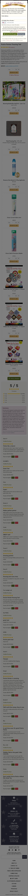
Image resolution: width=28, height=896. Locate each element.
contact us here (9, 40)
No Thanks (21, 34)
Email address (5, 16)
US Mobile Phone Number (8, 20)
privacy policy (15, 31)
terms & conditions (21, 30)
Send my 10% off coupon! (10, 34)
